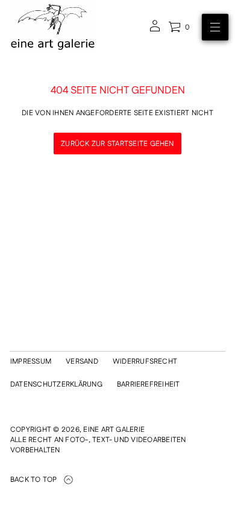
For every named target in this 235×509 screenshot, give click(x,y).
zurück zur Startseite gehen (117, 144)
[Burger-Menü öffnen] (215, 27)
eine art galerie (114, 430)
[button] (179, 27)
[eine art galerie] (52, 27)
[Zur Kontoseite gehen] (155, 30)
